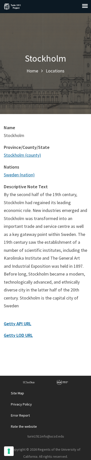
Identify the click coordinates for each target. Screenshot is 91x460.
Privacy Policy (21, 404)
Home (32, 71)
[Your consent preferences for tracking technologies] (9, 451)
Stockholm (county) (22, 155)
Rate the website (24, 426)
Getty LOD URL (18, 335)
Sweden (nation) (19, 175)
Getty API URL (17, 324)
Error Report (20, 415)
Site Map (17, 393)
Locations (55, 71)
